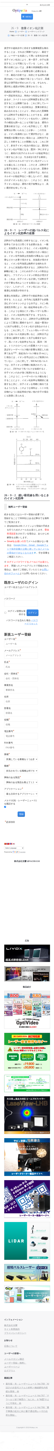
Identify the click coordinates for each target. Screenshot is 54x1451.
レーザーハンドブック (36, 32)
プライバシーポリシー (15, 1333)
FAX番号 (8, 743)
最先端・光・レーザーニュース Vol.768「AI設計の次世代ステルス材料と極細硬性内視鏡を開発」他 (27, 1388)
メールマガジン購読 (14, 1359)
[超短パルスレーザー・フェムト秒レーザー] (27, 1281)
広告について (10, 1346)
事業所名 (8, 685)
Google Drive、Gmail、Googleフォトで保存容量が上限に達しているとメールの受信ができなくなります (28, 549)
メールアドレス (12, 650)
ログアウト (9, 1370)
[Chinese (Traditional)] (8, 844)
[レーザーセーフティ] (27, 1302)
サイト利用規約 (12, 1329)
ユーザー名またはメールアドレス (20, 587)
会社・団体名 (11, 673)
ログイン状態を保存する (16, 612)
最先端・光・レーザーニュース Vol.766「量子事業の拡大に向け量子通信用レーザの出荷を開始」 (27, 1411)
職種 (7, 765)
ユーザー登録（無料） (15, 1363)
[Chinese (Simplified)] (5, 844)
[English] (11, 844)
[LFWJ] (27, 981)
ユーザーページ (12, 1367)
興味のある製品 (12, 777)
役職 (7, 719)
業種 (7, 753)
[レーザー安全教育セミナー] (27, 1070)
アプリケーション (13, 788)
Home (12, 32)
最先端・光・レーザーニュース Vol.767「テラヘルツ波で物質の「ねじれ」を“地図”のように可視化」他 (27, 1399)
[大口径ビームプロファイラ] (27, 1133)
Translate (22, 852)
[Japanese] (13, 844)
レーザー (21, 32)
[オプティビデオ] (27, 1028)
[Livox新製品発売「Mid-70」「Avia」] (27, 961)
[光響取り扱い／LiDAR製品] (27, 1259)
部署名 (7, 708)
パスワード (9, 599)
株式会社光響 (10, 1325)
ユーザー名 (10, 638)
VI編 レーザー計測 (17, 35)
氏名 (7, 661)
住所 (6, 697)
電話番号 (9, 730)
